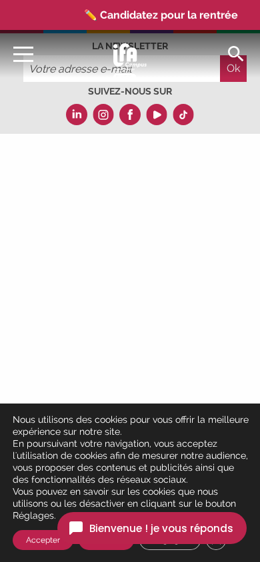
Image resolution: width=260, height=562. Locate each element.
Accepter (43, 540)
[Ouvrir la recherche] (236, 53)
